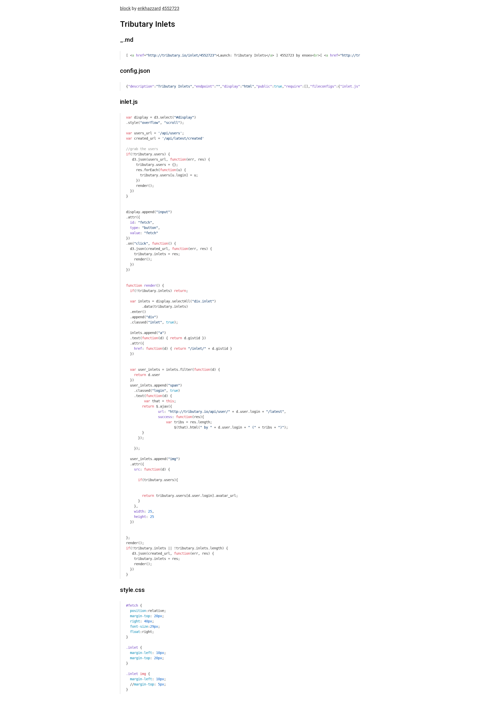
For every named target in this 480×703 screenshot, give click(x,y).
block (125, 8)
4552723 (170, 8)
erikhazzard (149, 8)
